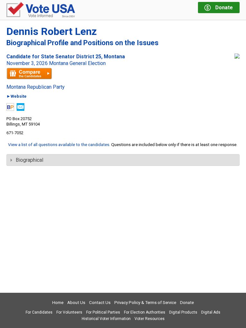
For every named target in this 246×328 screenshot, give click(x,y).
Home (57, 302)
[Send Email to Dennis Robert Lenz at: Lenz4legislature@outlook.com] (20, 109)
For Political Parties (103, 312)
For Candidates (39, 312)
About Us (76, 302)
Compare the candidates (29, 74)
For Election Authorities (144, 312)
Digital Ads (210, 312)
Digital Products (183, 312)
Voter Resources (150, 318)
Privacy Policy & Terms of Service (145, 302)
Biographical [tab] (29, 160)
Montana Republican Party (35, 87)
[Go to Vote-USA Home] (40, 10)
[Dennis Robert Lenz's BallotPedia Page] (10, 109)
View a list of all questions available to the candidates (58, 144)
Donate (187, 302)
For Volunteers (69, 312)
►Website (16, 96)
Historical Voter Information (106, 318)
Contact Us (100, 302)
